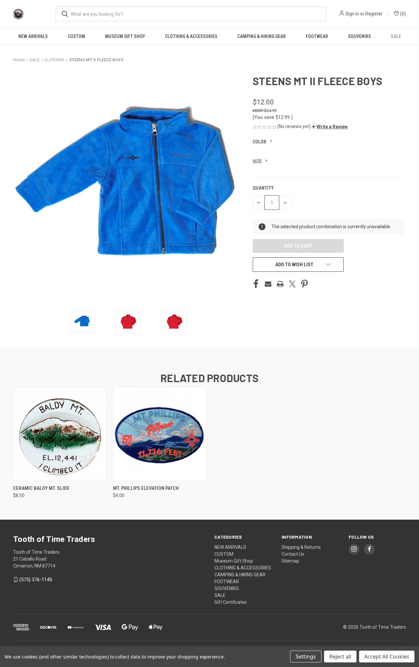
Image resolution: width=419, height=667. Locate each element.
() (402, 13)
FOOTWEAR (317, 36)
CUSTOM (76, 36)
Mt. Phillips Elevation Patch (146, 488)
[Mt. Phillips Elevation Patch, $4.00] (159, 434)
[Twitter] (292, 283)
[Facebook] (256, 283)
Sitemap (290, 561)
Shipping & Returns (301, 547)
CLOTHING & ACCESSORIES (191, 36)
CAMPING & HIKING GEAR (261, 36)
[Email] (268, 283)
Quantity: (264, 188)
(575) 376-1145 (35, 580)
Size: (258, 161)
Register (374, 13)
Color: (260, 141)
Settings (306, 656)
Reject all (340, 656)
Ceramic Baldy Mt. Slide (41, 488)
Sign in (352, 13)
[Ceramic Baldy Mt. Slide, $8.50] (59, 434)
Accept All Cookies (386, 656)
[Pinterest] (304, 283)
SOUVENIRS (359, 36)
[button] (330, 126)
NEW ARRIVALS (33, 36)
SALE (396, 36)
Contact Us (293, 554)
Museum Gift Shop (125, 36)
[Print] (280, 283)
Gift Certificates (230, 602)
